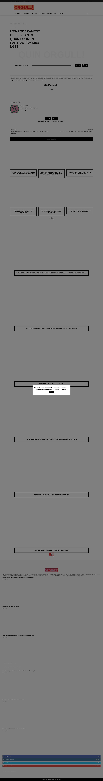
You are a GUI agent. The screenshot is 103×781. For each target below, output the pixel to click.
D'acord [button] (51, 391)
